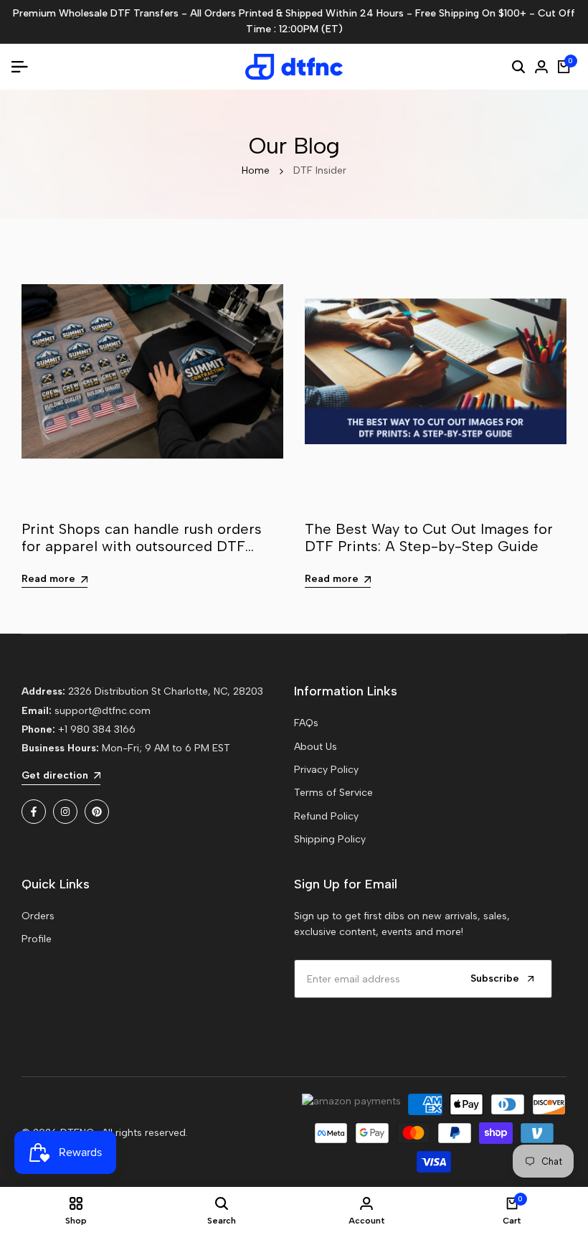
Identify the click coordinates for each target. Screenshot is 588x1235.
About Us (315, 747)
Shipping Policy (330, 839)
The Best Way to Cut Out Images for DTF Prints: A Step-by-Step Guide (429, 537)
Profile (37, 939)
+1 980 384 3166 (97, 729)
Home (256, 170)
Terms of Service (333, 792)
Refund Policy (326, 816)
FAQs (306, 723)
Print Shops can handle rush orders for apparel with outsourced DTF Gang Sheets (142, 546)
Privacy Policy (326, 770)
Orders (38, 916)
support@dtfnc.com (102, 711)
